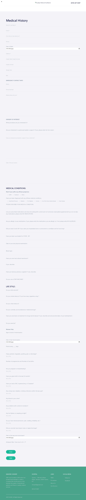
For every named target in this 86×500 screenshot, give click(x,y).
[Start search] (5, 3)
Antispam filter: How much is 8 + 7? (16, 442)
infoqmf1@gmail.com (37, 484)
